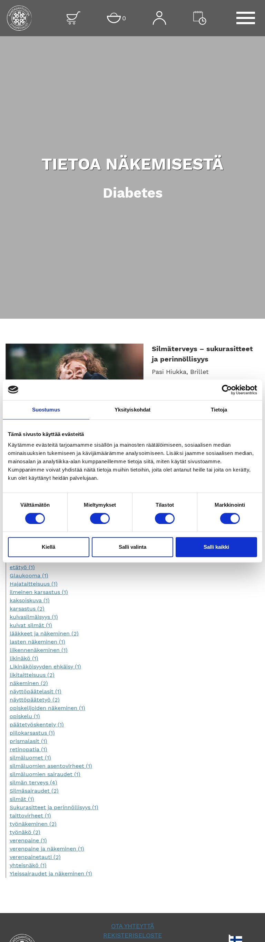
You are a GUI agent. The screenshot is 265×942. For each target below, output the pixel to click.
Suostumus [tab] (46, 410)
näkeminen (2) (29, 683)
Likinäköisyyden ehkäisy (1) (45, 666)
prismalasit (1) (28, 741)
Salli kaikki (216, 547)
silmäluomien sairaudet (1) (45, 774)
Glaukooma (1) (29, 575)
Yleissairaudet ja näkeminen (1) (51, 873)
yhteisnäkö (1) (28, 865)
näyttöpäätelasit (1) (35, 691)
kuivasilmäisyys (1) (34, 617)
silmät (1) (22, 799)
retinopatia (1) (28, 749)
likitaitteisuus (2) (32, 675)
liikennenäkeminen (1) (39, 650)
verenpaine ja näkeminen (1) (47, 848)
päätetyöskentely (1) (37, 724)
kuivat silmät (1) (31, 625)
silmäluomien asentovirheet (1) (51, 766)
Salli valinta (132, 547)
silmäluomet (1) (30, 757)
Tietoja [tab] (219, 410)
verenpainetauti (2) (35, 857)
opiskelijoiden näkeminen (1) (47, 708)
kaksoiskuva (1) (30, 600)
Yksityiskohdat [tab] (132, 410)
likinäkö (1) (24, 658)
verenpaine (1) (28, 840)
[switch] (100, 518)
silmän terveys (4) (33, 782)
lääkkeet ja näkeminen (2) (44, 633)
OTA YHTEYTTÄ (132, 926)
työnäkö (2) (25, 832)
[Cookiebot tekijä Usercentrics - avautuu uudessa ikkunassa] (227, 390)
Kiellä (48, 547)
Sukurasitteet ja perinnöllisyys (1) (54, 807)
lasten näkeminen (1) (37, 641)
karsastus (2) (27, 608)
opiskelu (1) (25, 716)
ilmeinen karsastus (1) (39, 592)
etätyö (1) (22, 567)
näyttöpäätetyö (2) (35, 699)
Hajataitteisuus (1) (34, 584)
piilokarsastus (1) (32, 733)
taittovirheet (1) (30, 815)
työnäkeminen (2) (33, 824)
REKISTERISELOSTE (132, 935)
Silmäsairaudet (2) (34, 790)
